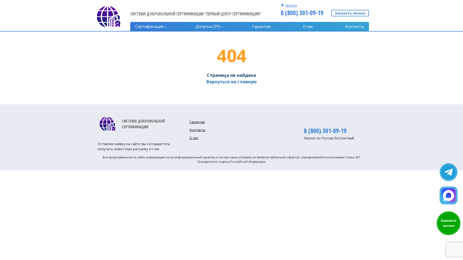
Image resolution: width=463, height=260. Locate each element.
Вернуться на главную (231, 81)
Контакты (354, 26)
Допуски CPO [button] (208, 26)
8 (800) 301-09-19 (302, 12)
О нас (308, 26)
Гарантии (261, 26)
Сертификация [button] (149, 26)
